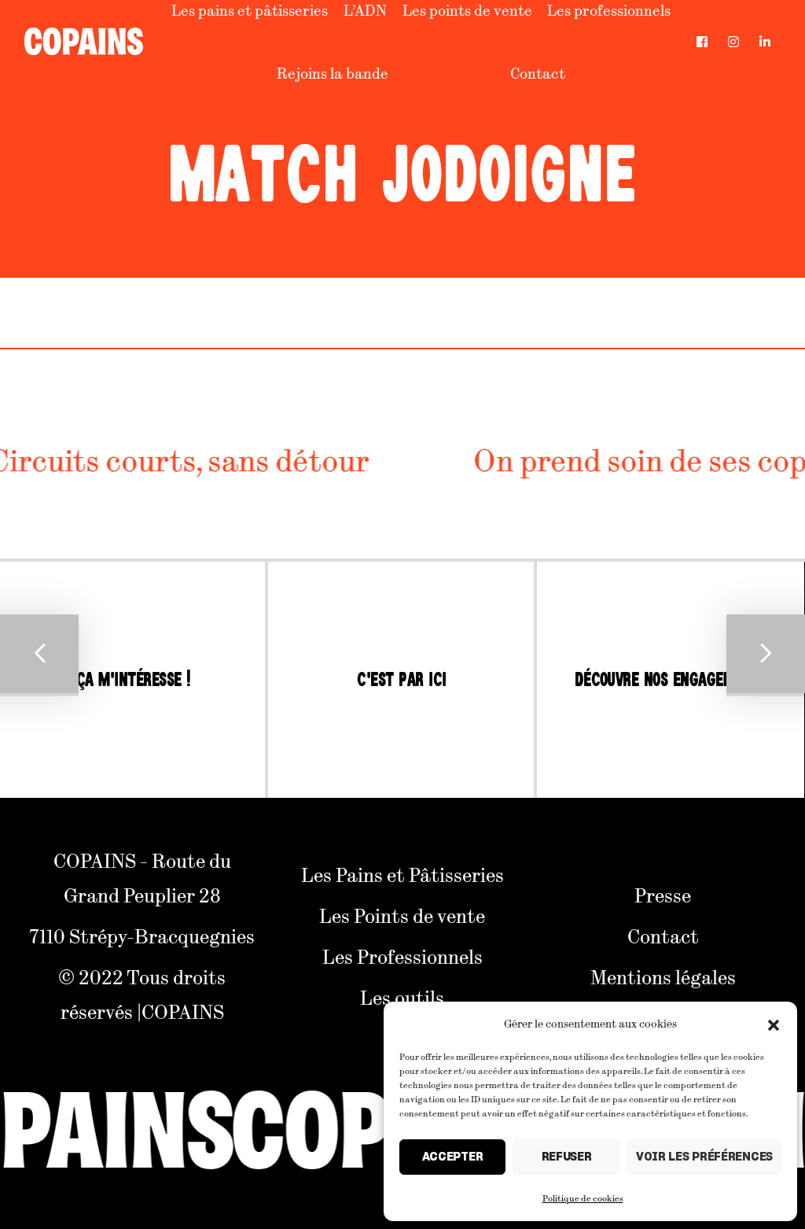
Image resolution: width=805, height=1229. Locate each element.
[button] (773, 1023)
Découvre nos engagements (671, 680)
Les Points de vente (402, 915)
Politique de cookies (582, 1197)
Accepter (452, 1157)
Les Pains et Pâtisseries (402, 874)
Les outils (402, 997)
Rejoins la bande (332, 72)
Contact (537, 72)
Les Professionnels (402, 956)
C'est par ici (401, 680)
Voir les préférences (704, 1157)
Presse (662, 894)
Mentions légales (663, 976)
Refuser (567, 1157)
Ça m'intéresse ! (133, 680)
